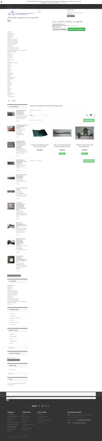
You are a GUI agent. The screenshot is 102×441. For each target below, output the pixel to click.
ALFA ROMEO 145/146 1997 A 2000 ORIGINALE (21, 161)
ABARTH (9, 55)
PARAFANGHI (10, 37)
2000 (22, 383)
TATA (8, 91)
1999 (12, 383)
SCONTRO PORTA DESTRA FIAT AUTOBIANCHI (21, 112)
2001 (11, 385)
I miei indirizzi (40, 418)
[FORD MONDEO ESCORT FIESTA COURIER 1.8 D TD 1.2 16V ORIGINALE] (11, 144)
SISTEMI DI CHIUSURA (12, 42)
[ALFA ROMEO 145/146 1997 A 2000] (11, 163)
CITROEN (9, 64)
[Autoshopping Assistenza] (21, 12)
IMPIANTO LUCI (11, 45)
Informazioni (14, 309)
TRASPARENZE (10, 96)
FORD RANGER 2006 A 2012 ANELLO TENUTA (21, 127)
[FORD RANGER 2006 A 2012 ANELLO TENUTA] (11, 128)
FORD (8, 68)
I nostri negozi (13, 324)
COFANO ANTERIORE (12, 39)
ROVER (9, 85)
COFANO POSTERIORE (12, 41)
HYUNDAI (9, 69)
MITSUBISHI (10, 78)
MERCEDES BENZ (11, 77)
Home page (9, 33)
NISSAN (9, 80)
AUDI (8, 58)
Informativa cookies (26, 428)
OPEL (8, 81)
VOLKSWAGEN (10, 93)
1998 (15, 383)
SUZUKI (9, 89)
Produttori (13, 330)
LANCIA (9, 72)
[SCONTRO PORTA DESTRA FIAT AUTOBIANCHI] (11, 114)
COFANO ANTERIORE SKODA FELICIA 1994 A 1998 (40, 145)
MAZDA (9, 76)
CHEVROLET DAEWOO (12, 62)
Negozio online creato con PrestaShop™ (19, 436)
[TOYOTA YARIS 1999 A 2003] (11, 191)
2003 (8, 385)
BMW (8, 61)
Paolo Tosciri (13, 369)
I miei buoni (40, 422)
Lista (94, 116)
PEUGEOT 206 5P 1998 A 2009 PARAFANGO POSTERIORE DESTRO (20, 241)
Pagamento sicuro (14, 322)
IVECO (8, 70)
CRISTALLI (9, 46)
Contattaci (9, 6)
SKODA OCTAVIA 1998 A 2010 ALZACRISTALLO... (84, 145)
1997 (20, 383)
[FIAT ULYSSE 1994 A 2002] (11, 178)
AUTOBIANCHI (10, 59)
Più (30, 112)
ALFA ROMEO (10, 57)
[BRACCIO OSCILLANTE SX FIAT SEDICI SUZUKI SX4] (11, 226)
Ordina (31, 115)
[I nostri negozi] (17, 357)
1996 (17, 383)
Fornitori (12, 365)
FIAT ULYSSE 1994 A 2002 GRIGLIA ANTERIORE (21, 176)
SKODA (9, 88)
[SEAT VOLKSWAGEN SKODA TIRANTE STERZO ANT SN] (62, 133)
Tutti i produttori (10, 54)
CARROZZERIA (10, 34)
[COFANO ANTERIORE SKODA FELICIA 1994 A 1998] (39, 133)
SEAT (8, 86)
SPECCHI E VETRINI (12, 43)
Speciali (24, 414)
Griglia (91, 116)
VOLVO (9, 95)
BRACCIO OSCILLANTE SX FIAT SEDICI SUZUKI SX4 (21, 225)
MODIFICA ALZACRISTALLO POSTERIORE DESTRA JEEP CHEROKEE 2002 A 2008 (21, 206)
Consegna (12, 313)
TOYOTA (9, 92)
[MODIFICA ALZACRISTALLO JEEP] (11, 206)
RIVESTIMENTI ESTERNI (13, 47)
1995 (24, 383)
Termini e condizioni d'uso (15, 318)
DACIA (8, 65)
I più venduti (13, 106)
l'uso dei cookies (62, 2)
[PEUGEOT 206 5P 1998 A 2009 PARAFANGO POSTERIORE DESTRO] (11, 242)
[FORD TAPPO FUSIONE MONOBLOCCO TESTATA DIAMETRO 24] (11, 259)
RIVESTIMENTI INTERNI (12, 49)
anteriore (9, 383)
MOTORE (9, 53)
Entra (8, 5)
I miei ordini (40, 414)
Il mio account (41, 412)
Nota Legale (12, 315)
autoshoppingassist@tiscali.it (79, 422)
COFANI (9, 38)
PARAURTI (9, 35)
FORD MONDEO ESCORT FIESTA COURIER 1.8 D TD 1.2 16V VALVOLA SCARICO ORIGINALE (21, 145)
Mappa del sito (25, 430)
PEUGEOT (9, 82)
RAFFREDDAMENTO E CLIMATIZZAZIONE (17, 50)
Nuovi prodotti (25, 416)
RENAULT (9, 84)
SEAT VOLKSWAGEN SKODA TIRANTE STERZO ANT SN (62, 145)
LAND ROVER (10, 73)
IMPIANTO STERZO (11, 51)
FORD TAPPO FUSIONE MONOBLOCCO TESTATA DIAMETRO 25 (21, 259)
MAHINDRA (9, 74)
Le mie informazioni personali (44, 420)
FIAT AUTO (9, 66)
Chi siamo (12, 320)
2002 (13, 385)
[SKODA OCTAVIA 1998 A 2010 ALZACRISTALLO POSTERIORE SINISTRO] (84, 133)
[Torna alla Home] (8, 101)
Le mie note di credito (42, 416)
